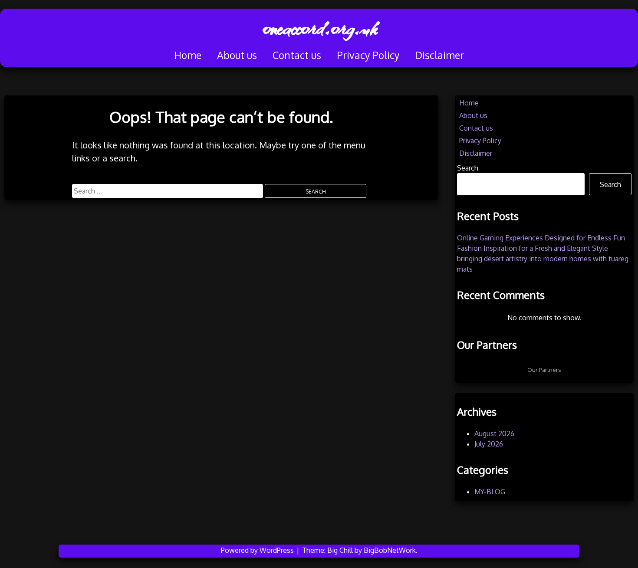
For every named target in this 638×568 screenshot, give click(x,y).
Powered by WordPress (258, 550)
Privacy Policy (368, 55)
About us (237, 55)
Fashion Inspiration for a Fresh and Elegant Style (532, 248)
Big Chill (340, 550)
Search (467, 168)
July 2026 (488, 444)
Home (187, 55)
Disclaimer (439, 55)
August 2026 (494, 433)
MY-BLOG (489, 491)
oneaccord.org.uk (319, 28)
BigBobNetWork (390, 550)
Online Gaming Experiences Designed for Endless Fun (541, 237)
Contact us (297, 55)
